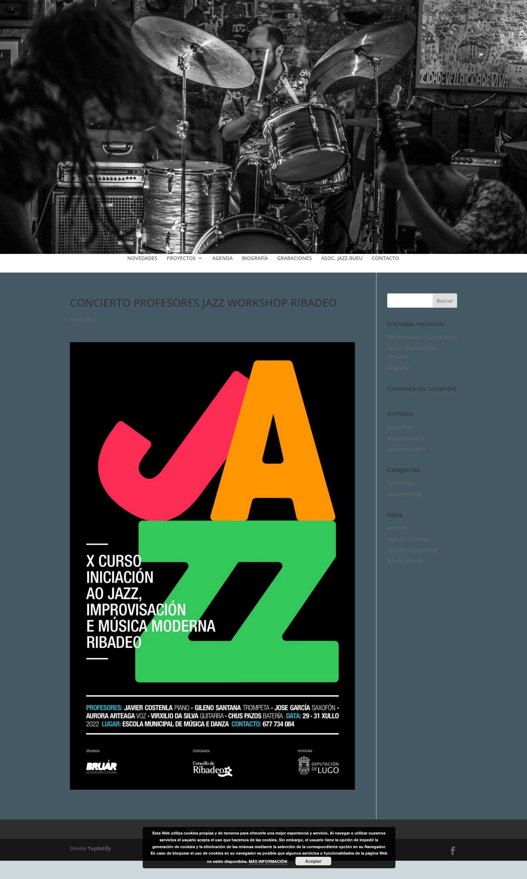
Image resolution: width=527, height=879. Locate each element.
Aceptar (313, 861)
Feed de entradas (408, 538)
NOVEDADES (142, 258)
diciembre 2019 (405, 438)
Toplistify (99, 848)
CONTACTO (385, 258)
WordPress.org (405, 560)
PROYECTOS (181, 258)
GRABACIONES (294, 258)
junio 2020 (399, 427)
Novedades (400, 482)
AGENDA (222, 258)
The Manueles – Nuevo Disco (421, 337)
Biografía (398, 367)
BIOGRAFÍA (255, 258)
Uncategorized (404, 494)
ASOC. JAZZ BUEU (341, 258)
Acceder (397, 527)
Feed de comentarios (412, 550)
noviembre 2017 (406, 449)
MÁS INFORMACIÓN (268, 861)
